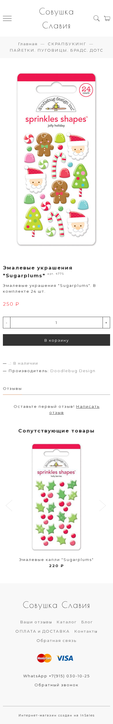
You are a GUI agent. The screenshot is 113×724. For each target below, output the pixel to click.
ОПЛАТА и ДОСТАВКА (42, 631)
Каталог (67, 622)
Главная (28, 43)
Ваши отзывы (36, 622)
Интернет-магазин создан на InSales (57, 715)
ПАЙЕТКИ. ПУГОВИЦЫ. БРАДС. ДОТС (56, 50)
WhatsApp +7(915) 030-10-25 (56, 676)
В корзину (56, 340)
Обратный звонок (56, 685)
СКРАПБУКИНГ (67, 43)
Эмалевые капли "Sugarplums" (56, 559)
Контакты (86, 631)
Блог (87, 622)
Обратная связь (56, 640)
